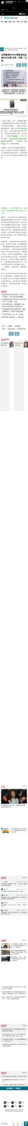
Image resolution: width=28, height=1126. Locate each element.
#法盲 (3, 329)
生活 (21, 21)
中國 (17, 21)
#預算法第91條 (21, 329)
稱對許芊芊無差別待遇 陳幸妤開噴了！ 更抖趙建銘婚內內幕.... (19, 344)
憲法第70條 (13, 138)
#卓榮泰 (10, 326)
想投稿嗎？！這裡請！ (14, 1088)
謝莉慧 (6, 64)
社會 (13, 21)
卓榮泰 (14, 136)
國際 (6, 21)
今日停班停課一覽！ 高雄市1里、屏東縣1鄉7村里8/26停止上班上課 (14, 210)
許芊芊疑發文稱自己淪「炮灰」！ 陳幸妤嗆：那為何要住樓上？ (5, 344)
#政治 (3, 326)
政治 (2, 21)
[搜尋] (26, 17)
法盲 (4, 143)
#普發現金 (17, 326)
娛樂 (25, 21)
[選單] (1, 17)
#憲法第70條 (11, 329)
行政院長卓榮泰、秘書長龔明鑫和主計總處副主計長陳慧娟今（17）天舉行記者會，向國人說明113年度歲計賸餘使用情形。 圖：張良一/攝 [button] (14, 91)
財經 (10, 21)
